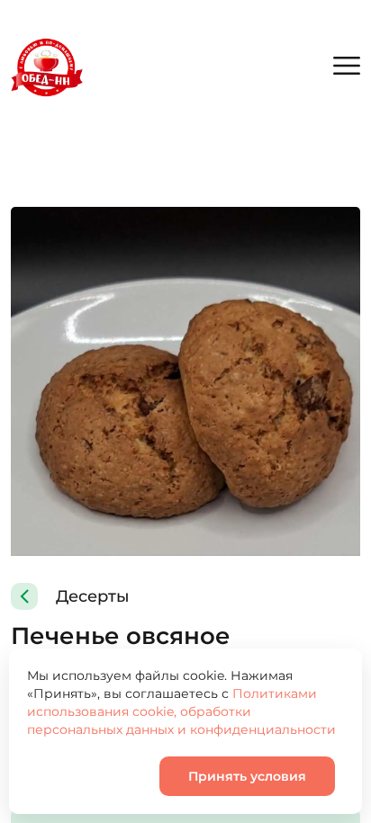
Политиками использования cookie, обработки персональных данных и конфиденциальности (181, 711)
